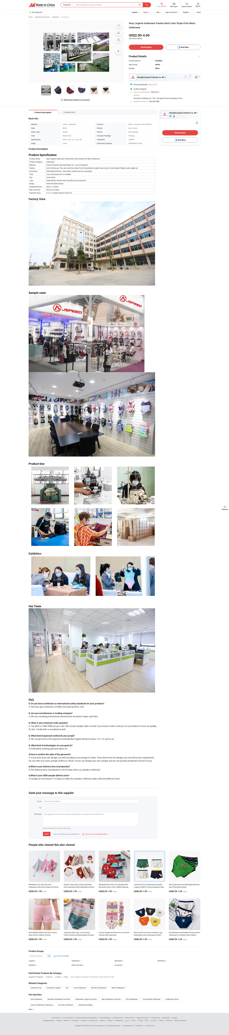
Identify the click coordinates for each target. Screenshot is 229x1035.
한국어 (134, 1020)
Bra (67, 988)
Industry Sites (129, 1018)
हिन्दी (146, 1020)
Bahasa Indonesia (180, 1020)
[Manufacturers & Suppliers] (42, 4)
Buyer (145, 12)
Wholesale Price (118, 1018)
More (31, 1009)
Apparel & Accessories (42, 17)
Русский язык (93, 1020)
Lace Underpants (79, 988)
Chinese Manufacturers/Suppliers (86, 1018)
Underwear (55, 17)
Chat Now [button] (184, 47)
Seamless (32, 965)
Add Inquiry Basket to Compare (77, 99)
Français (83, 1020)
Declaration (139, 1026)
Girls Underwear (36, 999)
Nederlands (119, 1020)
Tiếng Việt (169, 1020)
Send (47, 834)
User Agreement (128, 1026)
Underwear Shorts (172, 999)
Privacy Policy (149, 1026)
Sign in (197, 6)
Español (66, 1020)
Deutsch (110, 1020)
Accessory (118, 965)
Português (74, 1020)
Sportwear (118, 961)
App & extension (171, 12)
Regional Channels (143, 1018)
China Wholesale (104, 1018)
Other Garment (77, 965)
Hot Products (56, 1018)
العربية (127, 1020)
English (58, 1020)
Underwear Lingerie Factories (86, 999)
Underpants (65, 17)
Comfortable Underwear (152, 999)
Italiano (102, 1020)
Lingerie (31, 961)
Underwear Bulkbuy (85, 1005)
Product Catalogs (62, 956)
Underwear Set (36, 988)
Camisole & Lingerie (53, 988)
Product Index (155, 1018)
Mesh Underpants (118, 988)
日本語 (140, 1020)
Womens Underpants (99, 988)
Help (157, 12)
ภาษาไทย (153, 1020)
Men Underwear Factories (111, 999)
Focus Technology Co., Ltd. (99, 1026)
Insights (174, 1018)
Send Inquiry (146, 47)
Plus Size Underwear (65, 1005)
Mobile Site (166, 1018)
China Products (68, 1018)
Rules (199, 12)
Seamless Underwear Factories (58, 999)
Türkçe (161, 1020)
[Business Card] (197, 122)
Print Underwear (132, 999)
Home (31, 17)
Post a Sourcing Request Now (95, 834)
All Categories (37, 12)
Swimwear (161, 961)
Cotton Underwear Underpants (42, 1005)
